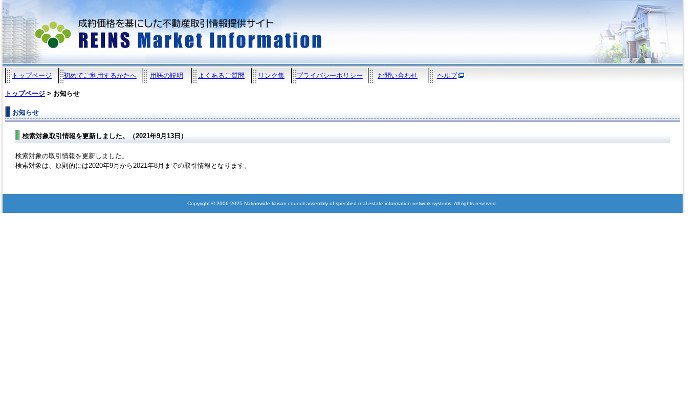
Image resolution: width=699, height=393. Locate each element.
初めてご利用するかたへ (100, 75)
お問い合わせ (398, 75)
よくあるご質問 (221, 75)
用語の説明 (166, 75)
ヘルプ (447, 75)
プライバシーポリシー (329, 75)
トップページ (32, 75)
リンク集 (271, 75)
